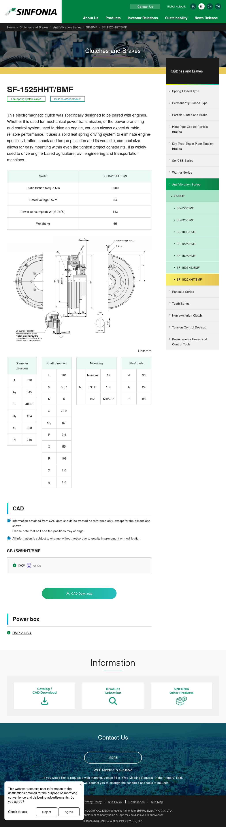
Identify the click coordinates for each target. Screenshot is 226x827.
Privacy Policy (92, 801)
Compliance (136, 801)
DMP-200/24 (22, 632)
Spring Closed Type (185, 91)
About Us (90, 17)
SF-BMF (91, 27)
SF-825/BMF (185, 220)
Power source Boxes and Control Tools (189, 341)
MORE (113, 757)
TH (218, 6)
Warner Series (182, 172)
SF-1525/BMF (186, 255)
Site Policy (115, 801)
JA (193, 6)
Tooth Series (181, 303)
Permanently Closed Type (190, 102)
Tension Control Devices (189, 327)
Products (113, 17)
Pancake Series (183, 291)
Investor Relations (143, 17)
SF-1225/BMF (186, 243)
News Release (206, 17)
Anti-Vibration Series (67, 27)
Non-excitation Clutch (187, 315)
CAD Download (81, 593)
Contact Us (145, 6)
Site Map (157, 801)
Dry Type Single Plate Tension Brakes (193, 146)
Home (11, 27)
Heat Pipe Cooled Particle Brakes (190, 129)
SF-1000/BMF (186, 232)
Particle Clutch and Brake (189, 114)
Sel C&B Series (182, 160)
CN (210, 6)
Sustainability (176, 17)
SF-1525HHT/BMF (189, 279)
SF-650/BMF (185, 208)
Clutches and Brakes (34, 27)
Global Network (176, 6)
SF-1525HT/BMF (188, 267)
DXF (21, 565)
